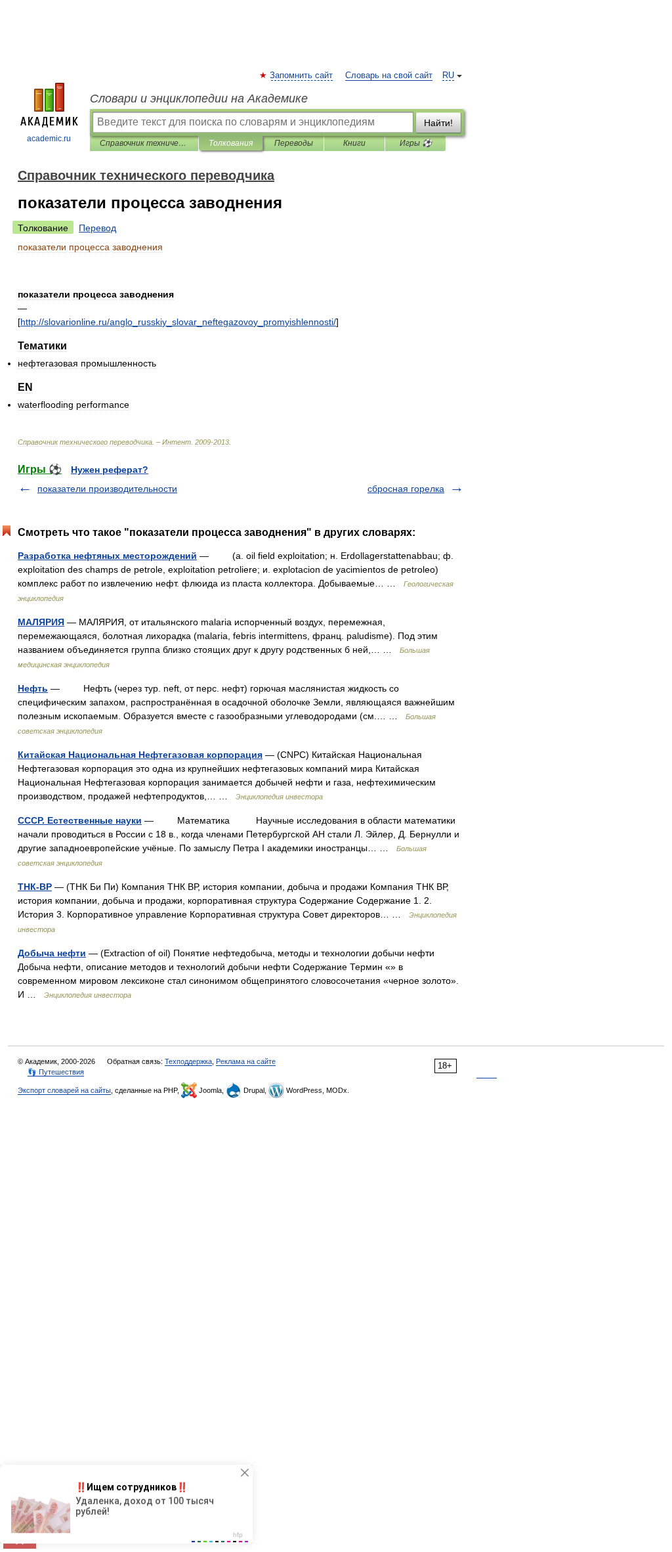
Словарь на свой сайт (388, 75)
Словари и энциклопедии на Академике (199, 98)
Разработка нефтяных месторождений (107, 555)
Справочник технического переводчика (144, 143)
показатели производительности (107, 488)
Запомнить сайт (302, 75)
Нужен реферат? (109, 469)
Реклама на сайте (246, 1061)
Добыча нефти (52, 953)
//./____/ (178, 322)
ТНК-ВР (35, 886)
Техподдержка (188, 1061)
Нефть (33, 688)
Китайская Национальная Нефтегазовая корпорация (140, 754)
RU (448, 75)
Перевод (97, 228)
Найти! (438, 123)
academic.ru (49, 138)
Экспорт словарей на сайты (64, 1090)
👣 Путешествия (56, 1072)
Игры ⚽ (416, 143)
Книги (354, 143)
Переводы (293, 143)
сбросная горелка (406, 488)
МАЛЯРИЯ (41, 622)
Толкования (231, 143)
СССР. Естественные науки (80, 820)
